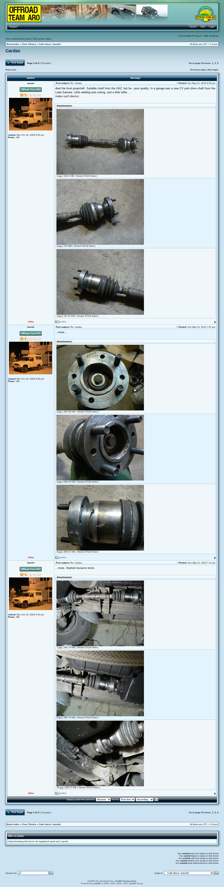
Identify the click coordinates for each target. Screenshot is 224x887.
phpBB (97, 883)
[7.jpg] (100, 645)
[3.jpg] (100, 314)
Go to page (194, 63)
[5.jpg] (100, 480)
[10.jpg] (100, 785)
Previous (206, 63)
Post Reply (10, 61)
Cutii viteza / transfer (50, 44)
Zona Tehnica (29, 44)
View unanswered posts (18, 38)
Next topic (213, 70)
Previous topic (198, 70)
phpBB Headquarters (125, 881)
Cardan (12, 50)
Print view (10, 70)
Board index (13, 44)
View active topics (42, 38)
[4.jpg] (100, 409)
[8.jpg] (100, 715)
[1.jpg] (100, 174)
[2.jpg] (100, 244)
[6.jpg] (100, 550)
